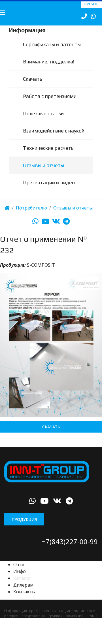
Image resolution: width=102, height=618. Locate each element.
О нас (19, 572)
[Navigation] (2, 12)
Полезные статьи (43, 121)
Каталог (22, 585)
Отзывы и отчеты (43, 173)
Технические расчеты (49, 155)
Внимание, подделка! (48, 69)
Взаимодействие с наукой (53, 138)
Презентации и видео (49, 190)
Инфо (19, 579)
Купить (91, 4)
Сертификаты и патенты (52, 52)
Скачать (32, 86)
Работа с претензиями (49, 103)
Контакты (24, 599)
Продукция (24, 526)
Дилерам (23, 592)
